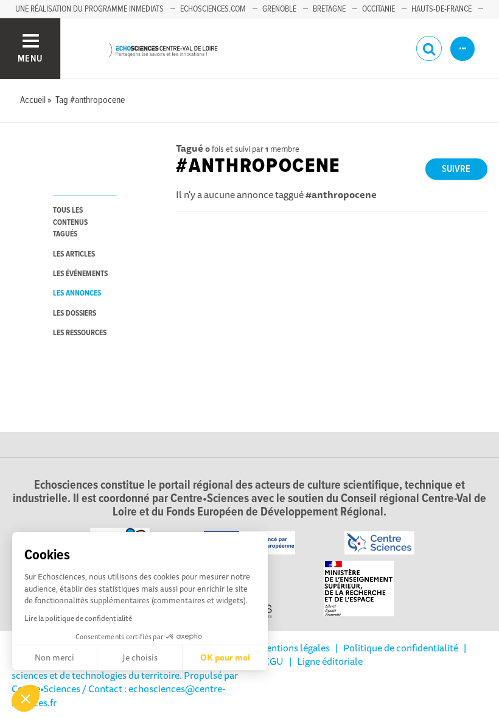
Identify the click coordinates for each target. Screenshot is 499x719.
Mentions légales (294, 648)
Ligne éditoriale (330, 661)
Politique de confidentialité (400, 648)
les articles (74, 254)
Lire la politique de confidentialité (78, 618)
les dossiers (74, 313)
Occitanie (378, 9)
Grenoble (279, 9)
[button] (25, 698)
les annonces (77, 293)
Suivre (456, 169)
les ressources (79, 333)
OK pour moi (225, 657)
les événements (80, 274)
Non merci (54, 657)
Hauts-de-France (441, 9)
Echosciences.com (213, 9)
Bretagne (329, 9)
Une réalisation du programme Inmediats (89, 9)
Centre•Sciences (46, 688)
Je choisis (140, 657)
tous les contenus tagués (70, 222)
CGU (273, 661)
